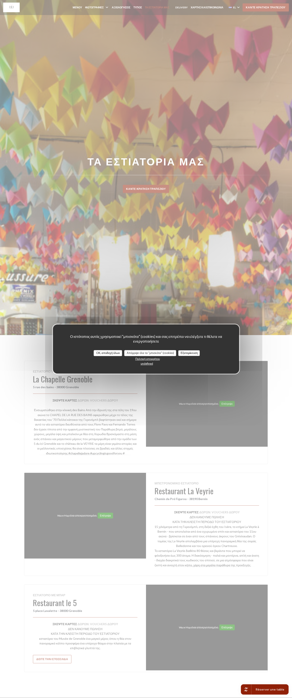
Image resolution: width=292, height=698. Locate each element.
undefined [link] (147, 363)
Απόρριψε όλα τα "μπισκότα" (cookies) (150, 353)
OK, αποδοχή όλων (108, 353)
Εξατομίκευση (189, 353)
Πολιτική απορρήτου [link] (147, 359)
